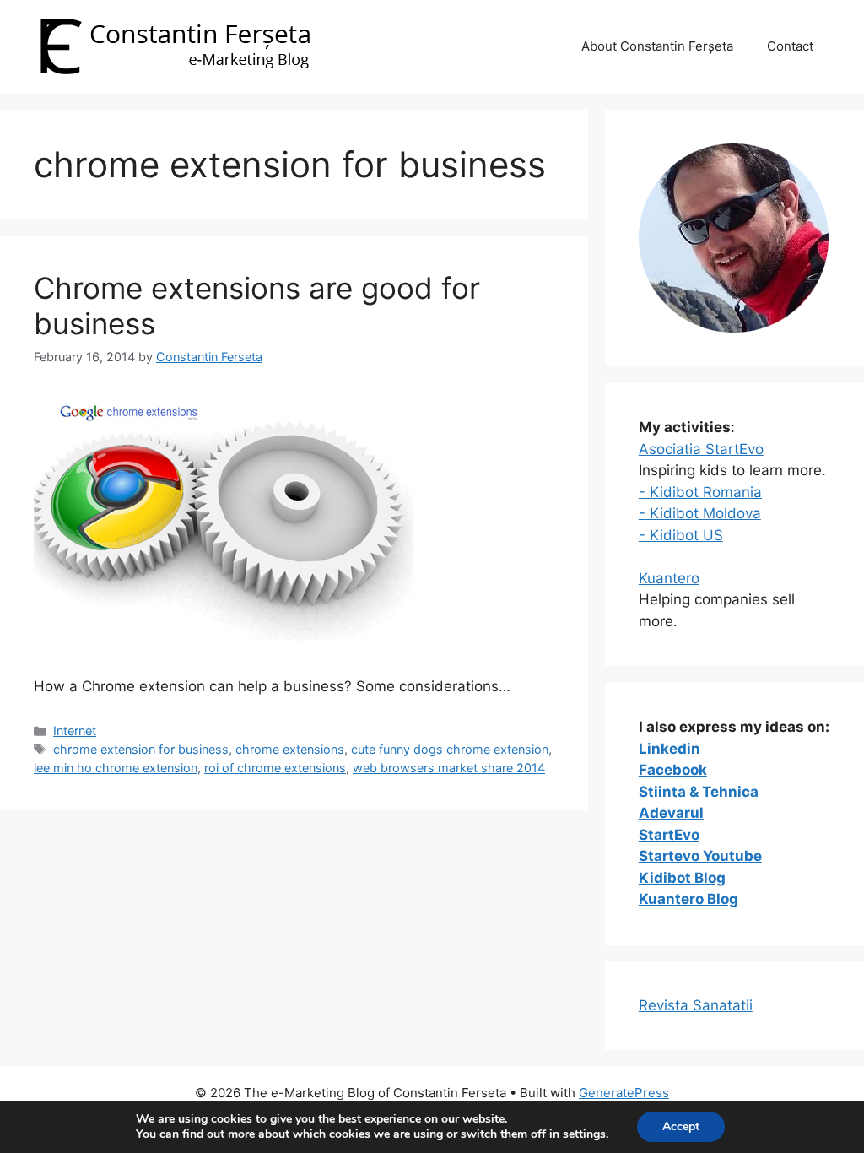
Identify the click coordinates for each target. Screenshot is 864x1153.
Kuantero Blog (688, 898)
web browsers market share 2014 (449, 768)
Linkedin (669, 748)
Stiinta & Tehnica (699, 791)
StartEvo (669, 834)
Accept (680, 1126)
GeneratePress (624, 1093)
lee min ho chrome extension (115, 768)
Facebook (673, 769)
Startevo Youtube (700, 855)
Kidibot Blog (682, 877)
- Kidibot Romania (700, 492)
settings (584, 1134)
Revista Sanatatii (696, 1005)
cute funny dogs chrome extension (449, 749)
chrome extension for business (141, 749)
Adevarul (671, 812)
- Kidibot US (681, 535)
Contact (790, 46)
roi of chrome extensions (275, 768)
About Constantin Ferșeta (657, 46)
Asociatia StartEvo (701, 449)
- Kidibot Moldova (700, 513)
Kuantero (669, 578)
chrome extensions (289, 749)
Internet (74, 730)
